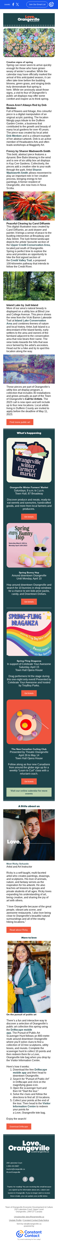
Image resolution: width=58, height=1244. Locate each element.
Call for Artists (33, 399)
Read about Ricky (19, 930)
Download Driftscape (19, 1127)
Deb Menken (14, 135)
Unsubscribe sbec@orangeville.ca (29, 1217)
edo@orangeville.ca (32, 1224)
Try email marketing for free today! (29, 1239)
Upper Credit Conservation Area (30, 245)
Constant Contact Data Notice (36, 1220)
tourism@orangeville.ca (15, 1169)
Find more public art (20, 422)
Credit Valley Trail (21, 260)
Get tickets (29, 693)
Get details (29, 517)
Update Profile (15, 1220)
